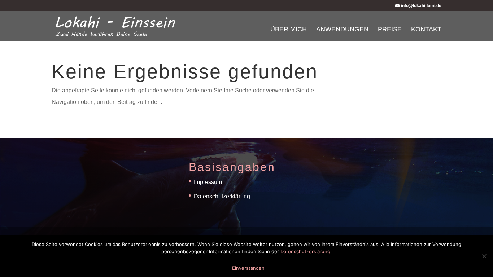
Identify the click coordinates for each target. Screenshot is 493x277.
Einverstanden (248, 268)
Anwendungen (342, 30)
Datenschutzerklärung (222, 196)
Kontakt (426, 30)
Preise (390, 30)
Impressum (208, 182)
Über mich (288, 30)
